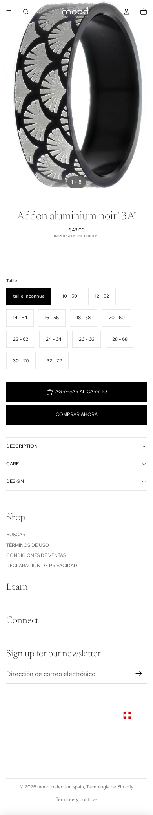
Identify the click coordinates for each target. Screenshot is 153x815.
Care (12, 464)
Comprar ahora (77, 414)
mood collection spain (60, 787)
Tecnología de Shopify (109, 787)
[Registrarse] (139, 674)
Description (22, 446)
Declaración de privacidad (41, 565)
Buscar (16, 534)
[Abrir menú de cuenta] (126, 11)
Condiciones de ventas (36, 555)
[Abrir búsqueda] (26, 11)
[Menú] (9, 12)
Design (15, 481)
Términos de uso (27, 545)
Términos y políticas (76, 799)
